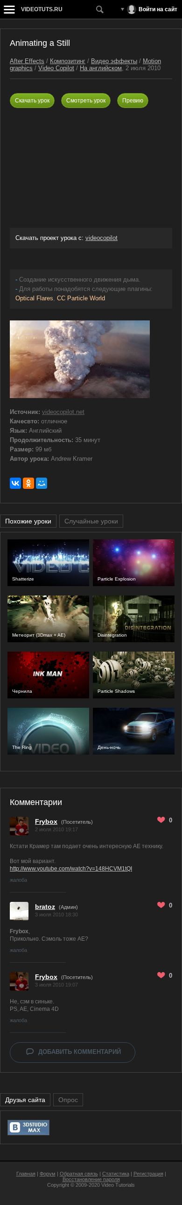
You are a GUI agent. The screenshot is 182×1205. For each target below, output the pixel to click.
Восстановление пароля (91, 1179)
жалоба (18, 880)
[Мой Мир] (41, 483)
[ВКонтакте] (15, 483)
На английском (101, 68)
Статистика (115, 1173)
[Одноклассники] (28, 483)
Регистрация (148, 1173)
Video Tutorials (118, 1185)
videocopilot (101, 237)
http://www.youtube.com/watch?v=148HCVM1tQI (71, 868)
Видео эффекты (114, 61)
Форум (48, 1173)
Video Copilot (56, 68)
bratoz (45, 906)
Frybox (46, 821)
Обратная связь (79, 1173)
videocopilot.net (63, 411)
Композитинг (67, 61)
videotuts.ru (42, 9)
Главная (25, 1173)
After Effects (27, 61)
